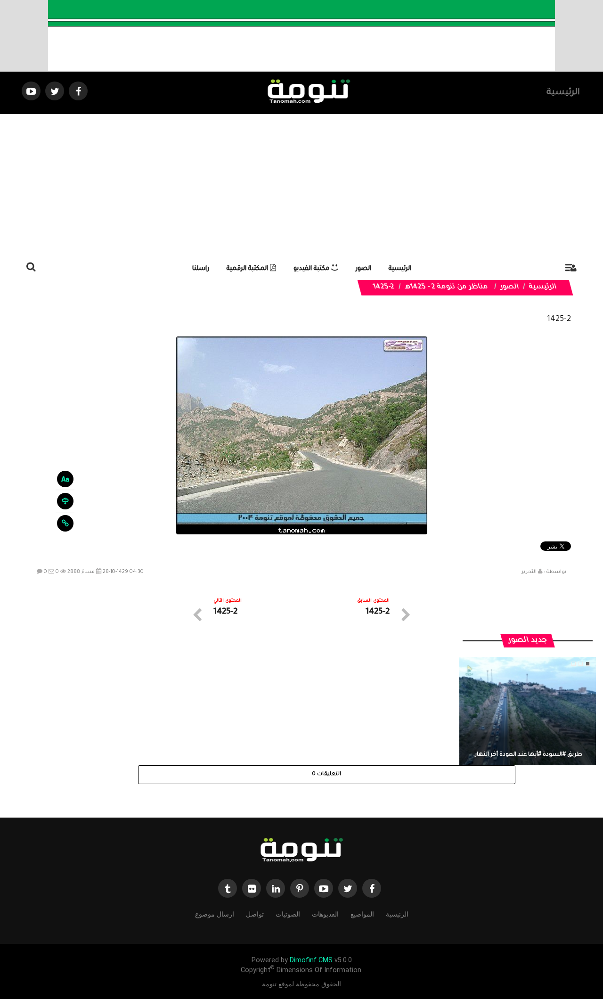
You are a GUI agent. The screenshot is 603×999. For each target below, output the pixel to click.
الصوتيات (288, 914)
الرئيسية (563, 93)
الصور (363, 268)
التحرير (529, 572)
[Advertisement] (301, 185)
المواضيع (362, 914)
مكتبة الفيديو (312, 268)
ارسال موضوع (214, 914)
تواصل (255, 914)
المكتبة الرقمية (248, 268)
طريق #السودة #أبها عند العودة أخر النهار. (527, 755)
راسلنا (200, 268)
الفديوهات (325, 914)
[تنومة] (301, 851)
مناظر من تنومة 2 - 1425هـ (446, 287)
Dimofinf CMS (311, 960)
